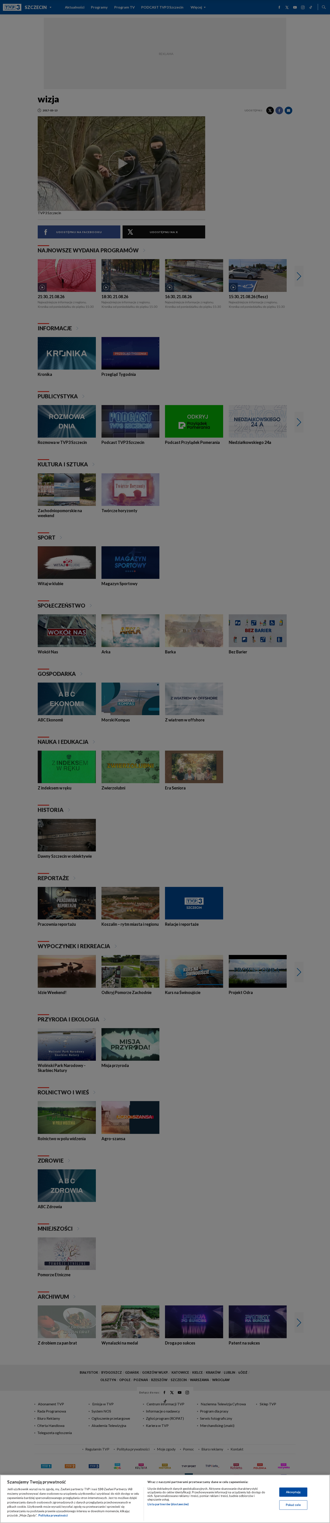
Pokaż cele (293, 1505)
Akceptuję (293, 1492)
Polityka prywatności (53, 1515)
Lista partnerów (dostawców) (168, 1504)
